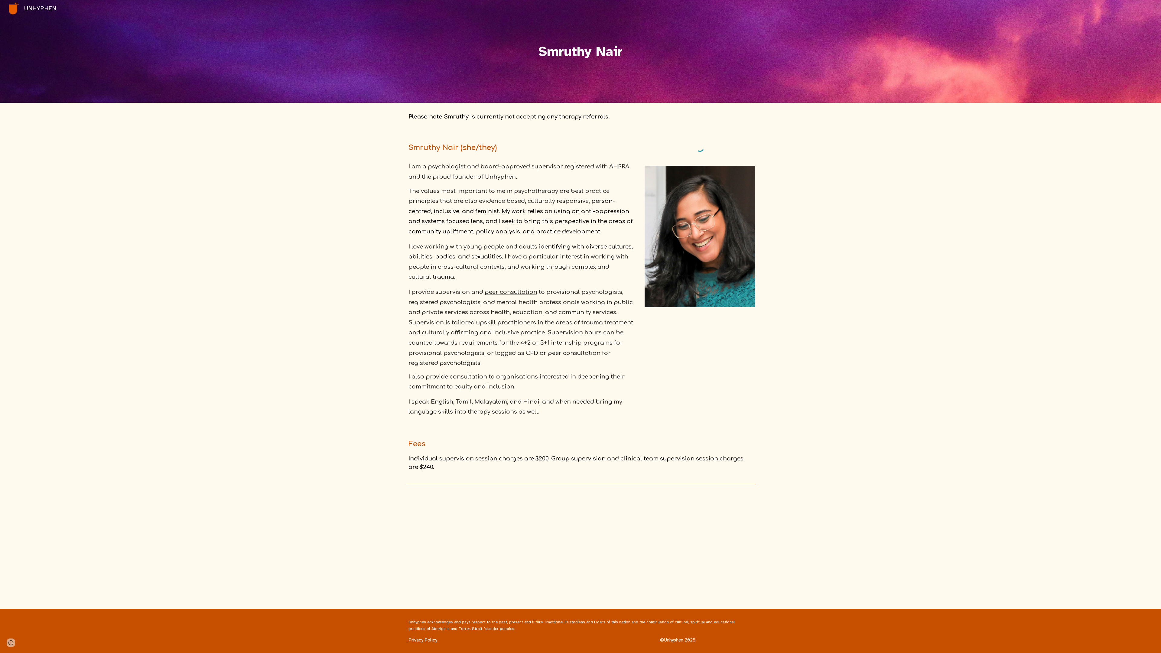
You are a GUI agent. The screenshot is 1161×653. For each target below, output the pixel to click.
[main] (580, 51)
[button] (11, 642)
